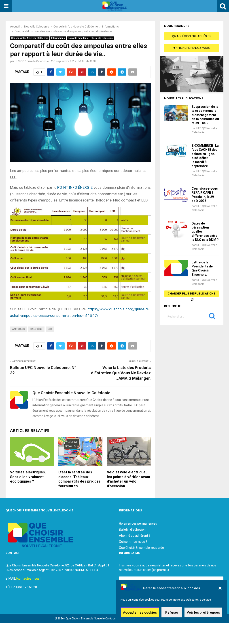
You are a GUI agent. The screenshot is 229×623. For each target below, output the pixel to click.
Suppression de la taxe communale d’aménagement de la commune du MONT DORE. (205, 115)
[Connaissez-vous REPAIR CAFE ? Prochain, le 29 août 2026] (176, 194)
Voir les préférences (203, 612)
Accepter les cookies (140, 612)
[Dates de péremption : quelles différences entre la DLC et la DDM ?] (176, 229)
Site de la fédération (102, 38)
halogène (36, 329)
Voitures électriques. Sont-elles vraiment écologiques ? (28, 477)
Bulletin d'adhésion (132, 529)
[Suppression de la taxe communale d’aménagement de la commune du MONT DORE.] (176, 113)
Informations (58, 38)
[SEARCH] (212, 317)
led (50, 329)
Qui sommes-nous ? (133, 541)
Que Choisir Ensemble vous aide (141, 547)
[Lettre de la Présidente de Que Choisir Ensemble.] (176, 268)
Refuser (171, 612)
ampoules (18, 329)
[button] (220, 588)
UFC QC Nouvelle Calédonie (32, 61)
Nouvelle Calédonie (78, 38)
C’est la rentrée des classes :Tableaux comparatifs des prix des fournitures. (79, 479)
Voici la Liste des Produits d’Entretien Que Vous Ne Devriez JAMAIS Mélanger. (121, 373)
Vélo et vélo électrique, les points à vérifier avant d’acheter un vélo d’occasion (128, 479)
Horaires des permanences (138, 523)
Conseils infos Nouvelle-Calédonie (29, 38)
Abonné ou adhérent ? (134, 535)
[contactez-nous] (28, 578)
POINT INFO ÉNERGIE (74, 187)
